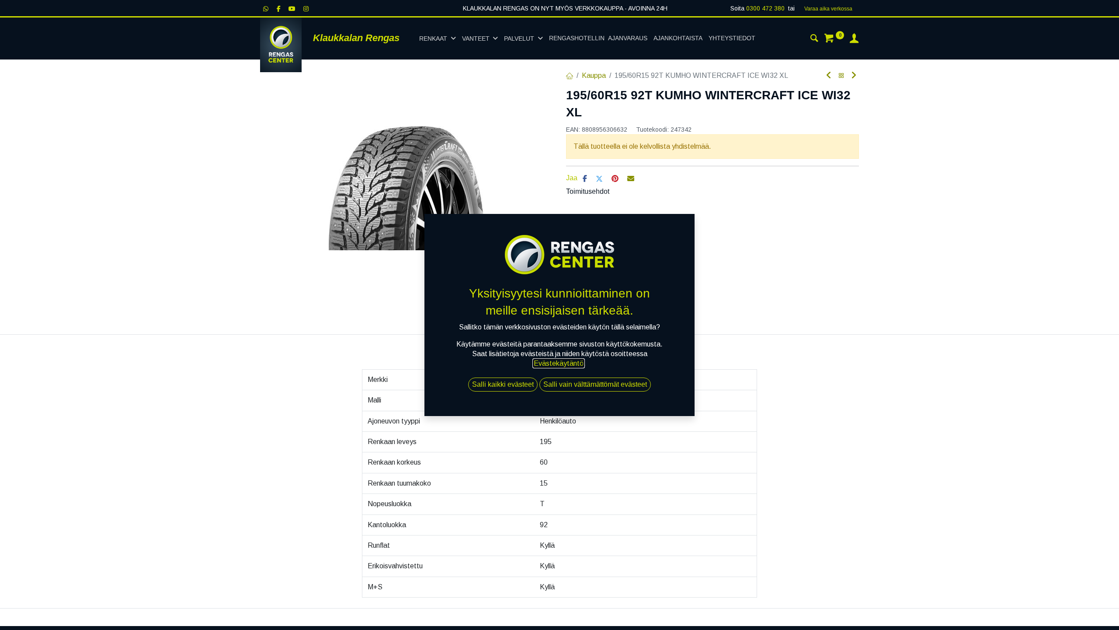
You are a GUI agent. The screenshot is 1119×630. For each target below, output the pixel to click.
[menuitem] (598, 38)
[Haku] (814, 39)
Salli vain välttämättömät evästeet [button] (595, 384)
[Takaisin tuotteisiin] (841, 75)
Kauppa (594, 75)
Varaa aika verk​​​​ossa (828, 9)
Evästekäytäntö (559, 363)
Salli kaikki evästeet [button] (503, 384)
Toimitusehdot (587, 191)
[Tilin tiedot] (854, 39)
